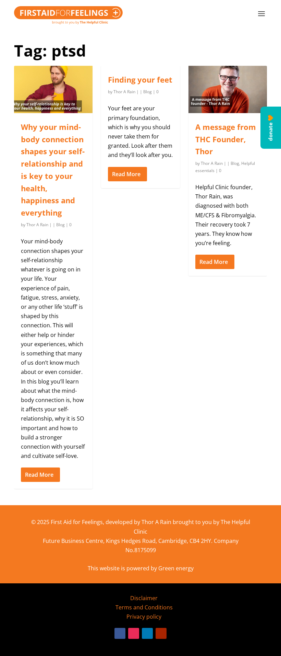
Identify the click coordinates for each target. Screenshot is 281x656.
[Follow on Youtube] (161, 633)
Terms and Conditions (144, 607)
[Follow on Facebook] (119, 633)
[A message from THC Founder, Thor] (227, 89)
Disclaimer (144, 598)
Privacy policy (143, 616)
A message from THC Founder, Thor (225, 139)
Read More (39, 474)
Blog (60, 225)
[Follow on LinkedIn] (147, 633)
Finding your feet (140, 79)
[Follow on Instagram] (133, 633)
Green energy (176, 568)
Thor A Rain (37, 225)
